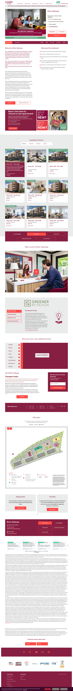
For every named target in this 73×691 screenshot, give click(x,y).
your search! (62, 6)
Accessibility (9, 684)
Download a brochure (59, 527)
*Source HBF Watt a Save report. (31, 330)
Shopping (10, 366)
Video (47, 42)
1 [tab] (34, 514)
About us (41, 3)
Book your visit (13, 128)
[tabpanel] (20, 503)
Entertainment (12, 363)
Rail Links (10, 347)
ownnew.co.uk (7, 622)
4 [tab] (39, 514)
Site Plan (52, 42)
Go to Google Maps (58, 387)
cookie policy (25, 689)
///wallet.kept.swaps (57, 19)
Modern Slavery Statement (11, 681)
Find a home (20, 3)
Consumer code (23, 679)
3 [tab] (37, 514)
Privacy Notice (9, 677)
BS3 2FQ (50, 17)
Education (11, 344)
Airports (10, 351)
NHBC (21, 677)
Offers (64, 42)
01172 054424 (62, 31)
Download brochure (26, 238)
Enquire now (52, 31)
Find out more (21, 509)
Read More (22, 396)
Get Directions (11, 527)
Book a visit (57, 35)
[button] (8, 428)
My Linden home (64, 3)
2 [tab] (35, 514)
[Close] (71, 689)
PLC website (22, 676)
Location (58, 42)
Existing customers (48, 3)
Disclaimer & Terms (10, 676)
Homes (42, 42)
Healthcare (11, 357)
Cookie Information (10, 679)
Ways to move (27, 3)
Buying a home (35, 3)
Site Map (8, 683)
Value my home (46, 238)
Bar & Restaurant (12, 360)
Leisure (10, 354)
